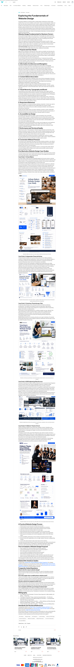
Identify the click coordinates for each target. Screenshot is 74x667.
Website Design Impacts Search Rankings (20, 648)
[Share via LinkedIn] (23, 626)
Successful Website (22, 620)
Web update (6, 5)
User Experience (34, 616)
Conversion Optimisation (49, 618)
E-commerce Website (17, 5)
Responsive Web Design (50, 616)
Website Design (46, 5)
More (69, 5)
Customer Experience (22, 618)
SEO (10, 5)
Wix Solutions (21, 616)
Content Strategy (42, 616)
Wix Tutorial (53, 5)
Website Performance (40, 618)
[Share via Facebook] (18, 626)
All (1, 5)
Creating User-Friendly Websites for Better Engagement (36, 648)
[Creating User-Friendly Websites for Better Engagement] (37, 642)
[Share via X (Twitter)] (21, 626)
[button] (72, 2)
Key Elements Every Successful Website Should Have (51, 648)
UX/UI (41, 5)
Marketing (29, 5)
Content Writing (60, 5)
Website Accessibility (31, 618)
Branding (24, 5)
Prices (66, 5)
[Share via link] (26, 626)
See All (59, 635)
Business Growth (35, 5)
